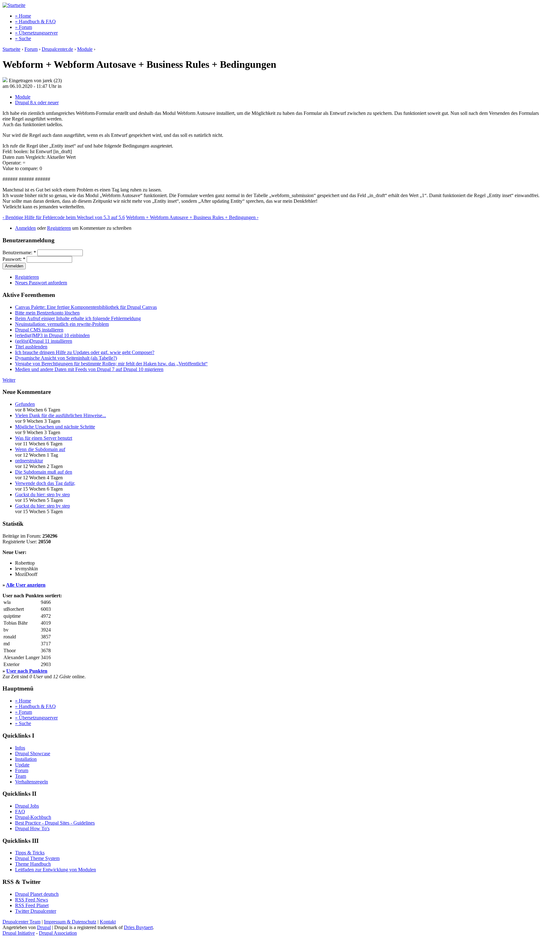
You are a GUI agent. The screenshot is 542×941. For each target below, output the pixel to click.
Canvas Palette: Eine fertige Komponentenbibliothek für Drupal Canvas (86, 307)
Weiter (9, 380)
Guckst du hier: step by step (42, 494)
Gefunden (25, 404)
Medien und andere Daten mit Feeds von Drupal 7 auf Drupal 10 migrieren (89, 369)
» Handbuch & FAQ (35, 21)
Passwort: (14, 259)
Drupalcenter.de (57, 49)
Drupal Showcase (32, 753)
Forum (31, 49)
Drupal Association (58, 933)
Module (85, 49)
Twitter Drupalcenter (35, 911)
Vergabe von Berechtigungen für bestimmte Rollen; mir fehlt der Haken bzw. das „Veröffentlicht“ (111, 363)
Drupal (44, 927)
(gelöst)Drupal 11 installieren (43, 341)
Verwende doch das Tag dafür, (45, 483)
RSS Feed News (31, 899)
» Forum (23, 27)
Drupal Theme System (37, 858)
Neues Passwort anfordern (41, 282)
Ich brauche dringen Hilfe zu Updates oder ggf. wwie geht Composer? (84, 352)
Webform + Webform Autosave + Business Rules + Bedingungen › (192, 217)
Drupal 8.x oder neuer (37, 102)
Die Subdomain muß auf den (43, 472)
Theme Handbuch (33, 864)
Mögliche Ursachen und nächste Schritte (55, 426)
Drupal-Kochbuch (33, 817)
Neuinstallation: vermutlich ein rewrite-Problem (62, 324)
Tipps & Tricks (30, 852)
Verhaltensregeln (31, 781)
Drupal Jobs (27, 806)
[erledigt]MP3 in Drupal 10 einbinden (52, 335)
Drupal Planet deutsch (37, 894)
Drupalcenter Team (21, 921)
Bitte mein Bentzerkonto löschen (47, 312)
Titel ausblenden (31, 346)
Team (20, 776)
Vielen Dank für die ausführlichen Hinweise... (60, 415)
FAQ (20, 811)
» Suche (23, 38)
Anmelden (25, 228)
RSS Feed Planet (32, 905)
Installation (26, 759)
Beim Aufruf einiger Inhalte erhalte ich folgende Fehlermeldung (78, 318)
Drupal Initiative (19, 933)
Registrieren (59, 228)
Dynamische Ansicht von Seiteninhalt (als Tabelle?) (66, 358)
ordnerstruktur (29, 460)
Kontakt (108, 921)
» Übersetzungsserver (36, 32)
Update (22, 764)
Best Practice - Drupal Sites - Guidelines (55, 822)
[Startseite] (14, 5)
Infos (20, 747)
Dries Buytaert (138, 927)
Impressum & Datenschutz (70, 921)
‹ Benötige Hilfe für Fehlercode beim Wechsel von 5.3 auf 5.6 (64, 217)
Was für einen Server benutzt (43, 438)
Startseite (11, 49)
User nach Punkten (26, 671)
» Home (23, 16)
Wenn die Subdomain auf (40, 449)
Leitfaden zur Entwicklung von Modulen (55, 869)
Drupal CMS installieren (39, 329)
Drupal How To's (32, 828)
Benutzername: (19, 252)
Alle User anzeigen (25, 585)
